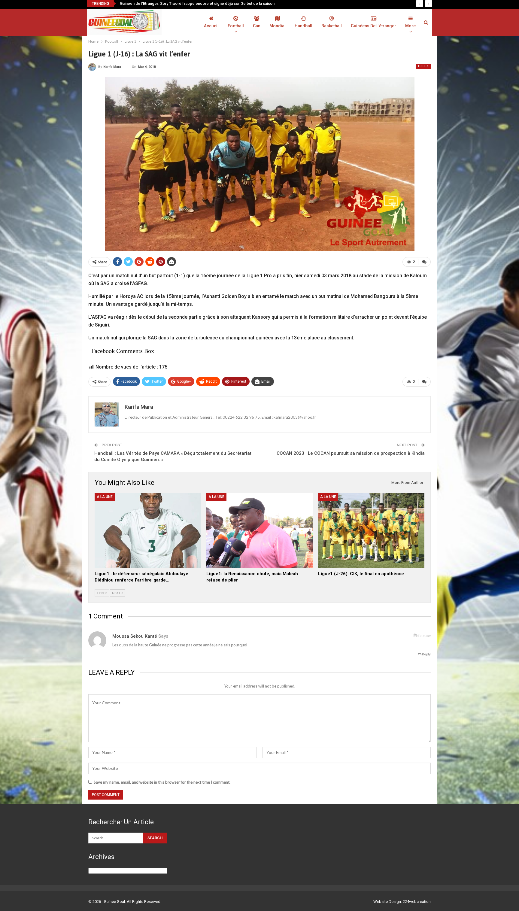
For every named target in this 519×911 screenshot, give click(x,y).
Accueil (211, 25)
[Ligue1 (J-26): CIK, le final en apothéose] (371, 530)
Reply (426, 654)
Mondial (277, 25)
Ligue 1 (423, 66)
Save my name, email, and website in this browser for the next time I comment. (162, 782)
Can (256, 25)
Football (236, 25)
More (410, 25)
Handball (303, 25)
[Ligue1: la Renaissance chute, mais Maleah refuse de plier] (259, 530)
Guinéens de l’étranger (373, 25)
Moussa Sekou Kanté (134, 636)
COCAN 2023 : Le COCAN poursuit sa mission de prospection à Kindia (351, 453)
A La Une (105, 497)
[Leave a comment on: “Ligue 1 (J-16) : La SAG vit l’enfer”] (424, 262)
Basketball (331, 25)
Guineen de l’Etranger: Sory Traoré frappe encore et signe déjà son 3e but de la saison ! (198, 3)
